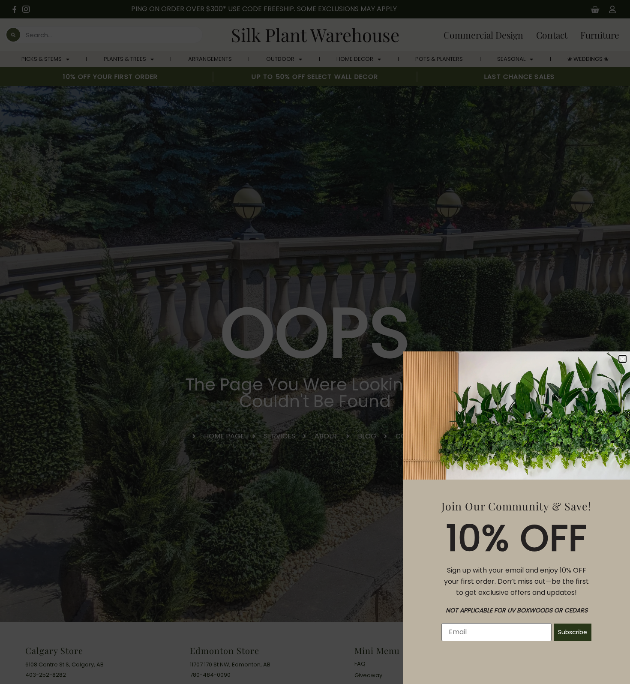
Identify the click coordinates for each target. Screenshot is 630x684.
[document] (315, 342)
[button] (622, 359)
